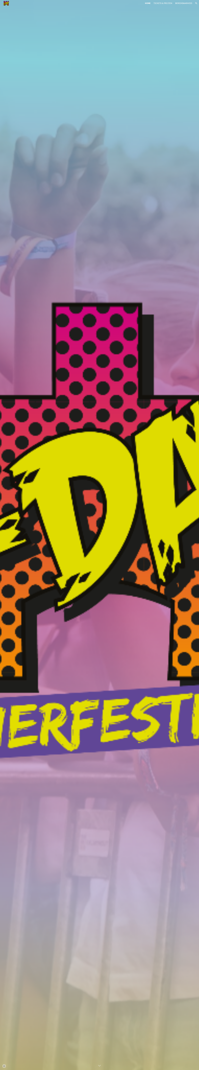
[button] (196, 3)
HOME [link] (148, 3)
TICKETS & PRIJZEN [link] (163, 3)
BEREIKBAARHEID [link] (183, 3)
